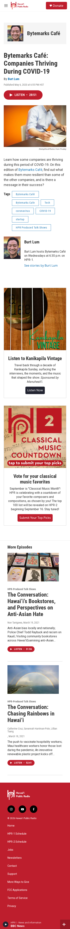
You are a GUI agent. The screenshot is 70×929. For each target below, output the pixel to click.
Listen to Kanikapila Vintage (35, 358)
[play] (5, 924)
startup (20, 219)
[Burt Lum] (12, 248)
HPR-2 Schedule (17, 841)
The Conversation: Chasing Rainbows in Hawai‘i (31, 713)
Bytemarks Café (43, 33)
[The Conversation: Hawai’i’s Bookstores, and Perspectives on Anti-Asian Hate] (33, 567)
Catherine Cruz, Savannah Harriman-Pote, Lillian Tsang (32, 730)
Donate (58, 5)
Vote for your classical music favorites (35, 479)
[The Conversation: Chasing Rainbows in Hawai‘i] (33, 679)
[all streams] (65, 924)
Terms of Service (17, 898)
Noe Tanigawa (14, 622)
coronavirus (23, 210)
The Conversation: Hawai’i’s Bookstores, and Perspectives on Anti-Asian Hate (31, 604)
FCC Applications (17, 890)
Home (11, 825)
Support (12, 874)
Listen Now (35, 390)
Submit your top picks (35, 518)
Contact (12, 865)
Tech (47, 202)
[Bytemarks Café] (15, 33)
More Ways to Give (18, 882)
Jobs (10, 849)
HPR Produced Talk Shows (31, 227)
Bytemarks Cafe (25, 202)
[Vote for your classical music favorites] (35, 437)
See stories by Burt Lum (41, 265)
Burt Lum (13, 79)
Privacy (11, 906)
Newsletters (14, 857)
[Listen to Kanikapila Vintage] (35, 319)
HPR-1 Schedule (17, 833)
